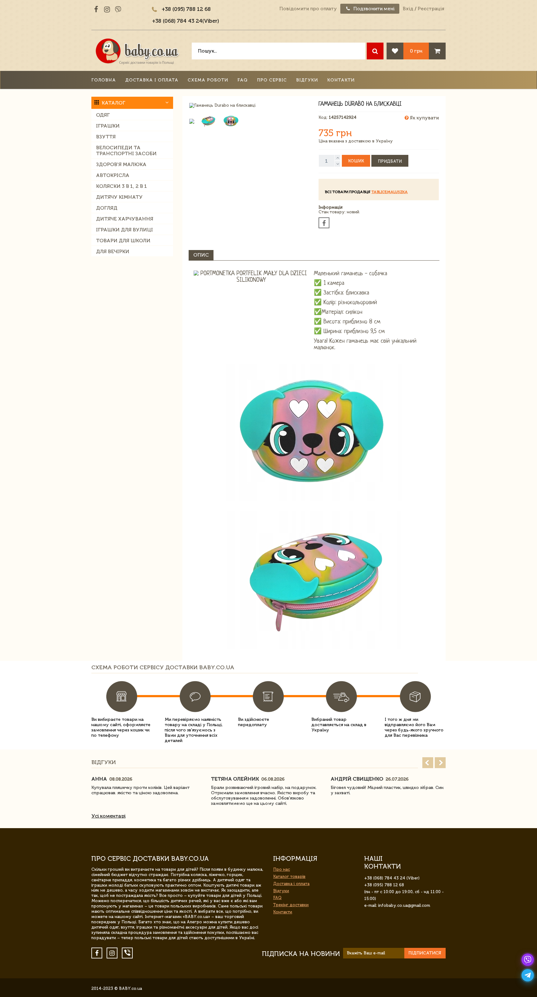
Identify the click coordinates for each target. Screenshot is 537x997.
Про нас (281, 869)
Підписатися (424, 953)
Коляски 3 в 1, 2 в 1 (121, 186)
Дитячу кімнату (119, 197)
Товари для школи (123, 240)
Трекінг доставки (291, 904)
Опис (201, 255)
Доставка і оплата (151, 80)
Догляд (106, 208)
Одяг (103, 115)
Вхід (408, 9)
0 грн (416, 51)
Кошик (356, 161)
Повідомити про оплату (308, 9)
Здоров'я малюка (121, 164)
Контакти (341, 80)
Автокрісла (112, 175)
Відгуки (307, 80)
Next (440, 762)
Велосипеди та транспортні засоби (126, 150)
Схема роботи (208, 80)
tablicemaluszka (389, 192)
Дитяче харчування (124, 219)
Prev (427, 762)
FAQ (242, 80)
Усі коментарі (108, 816)
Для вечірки (112, 251)
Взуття (106, 137)
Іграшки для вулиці (124, 230)
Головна (103, 80)
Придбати (390, 161)
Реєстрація (431, 9)
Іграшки (108, 126)
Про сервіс (272, 80)
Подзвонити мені (373, 9)
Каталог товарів (289, 876)
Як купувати (424, 118)
